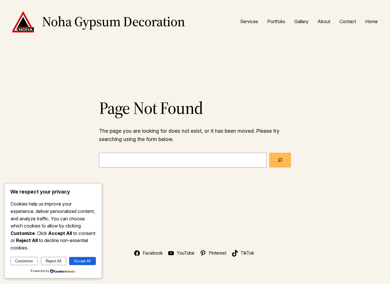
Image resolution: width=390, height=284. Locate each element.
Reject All (53, 261)
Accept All (82, 261)
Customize (24, 261)
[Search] (280, 160)
